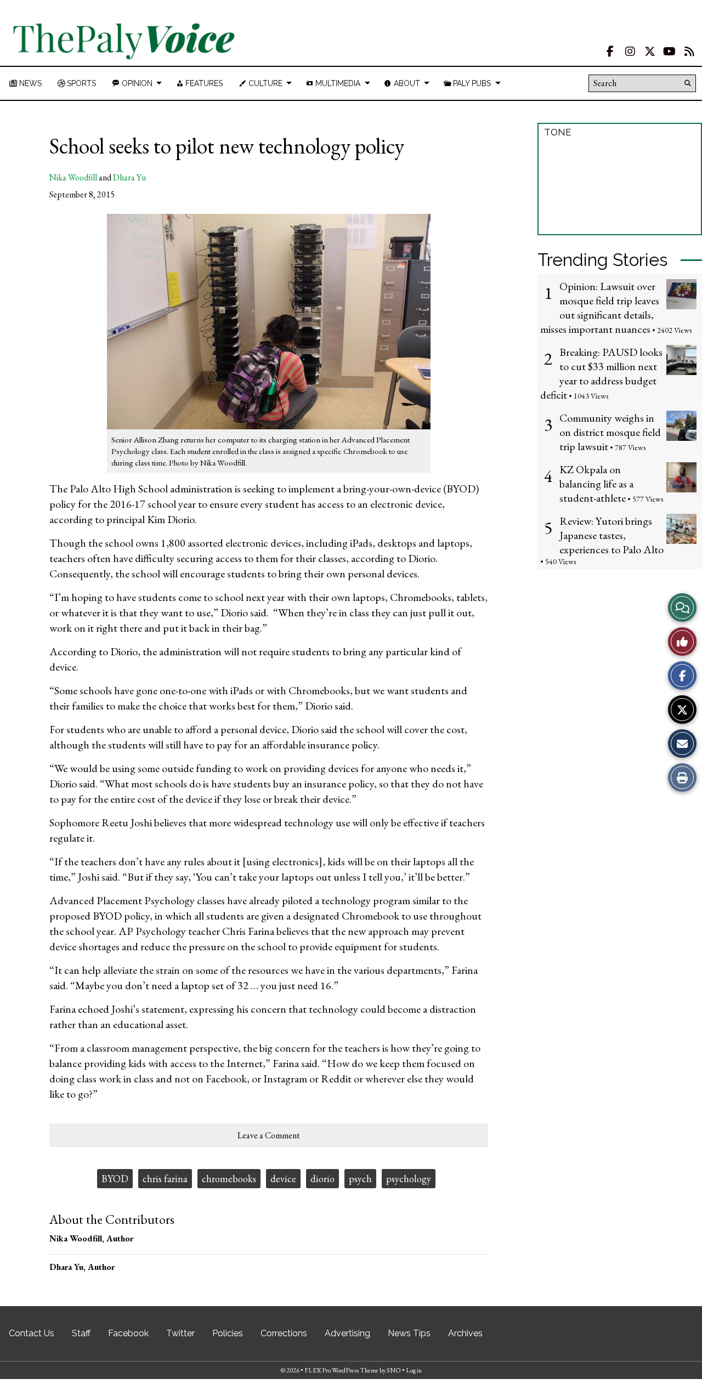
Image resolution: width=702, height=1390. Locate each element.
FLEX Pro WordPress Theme (341, 1370)
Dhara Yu (129, 177)
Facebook (128, 1333)
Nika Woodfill (73, 177)
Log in (414, 1370)
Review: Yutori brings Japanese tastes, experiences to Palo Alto (611, 535)
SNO (394, 1370)
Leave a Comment (268, 1135)
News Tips (409, 1333)
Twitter (180, 1333)
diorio (322, 1178)
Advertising (347, 1333)
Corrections (284, 1333)
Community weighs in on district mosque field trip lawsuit (610, 432)
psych (360, 1178)
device (283, 1178)
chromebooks (229, 1178)
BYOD (114, 1178)
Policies (227, 1333)
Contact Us (31, 1333)
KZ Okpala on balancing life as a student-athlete (596, 483)
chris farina (165, 1178)
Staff (81, 1333)
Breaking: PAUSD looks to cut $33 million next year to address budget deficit (601, 373)
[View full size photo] (269, 320)
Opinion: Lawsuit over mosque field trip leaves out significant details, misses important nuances (599, 307)
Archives (465, 1333)
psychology (408, 1178)
